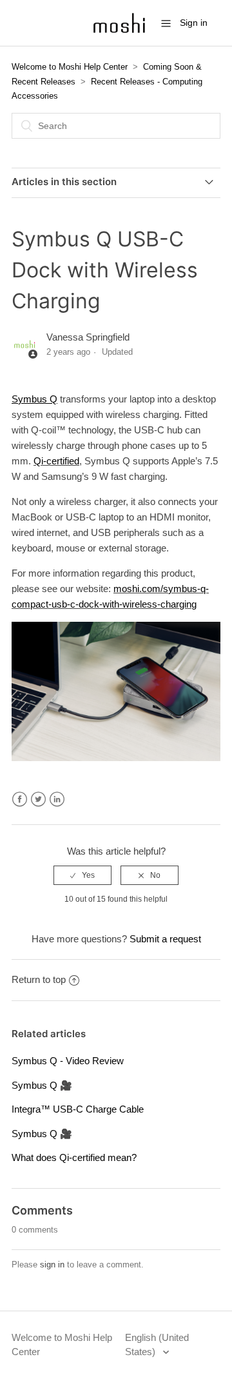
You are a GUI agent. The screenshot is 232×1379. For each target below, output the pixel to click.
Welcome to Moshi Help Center (70, 67)
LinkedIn (57, 799)
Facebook (20, 799)
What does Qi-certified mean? (74, 1157)
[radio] (82, 875)
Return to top (39, 979)
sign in (52, 1264)
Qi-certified (56, 460)
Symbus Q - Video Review (68, 1060)
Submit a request (165, 938)
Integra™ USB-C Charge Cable (78, 1109)
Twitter (38, 799)
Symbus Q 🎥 (42, 1085)
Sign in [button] (194, 22)
